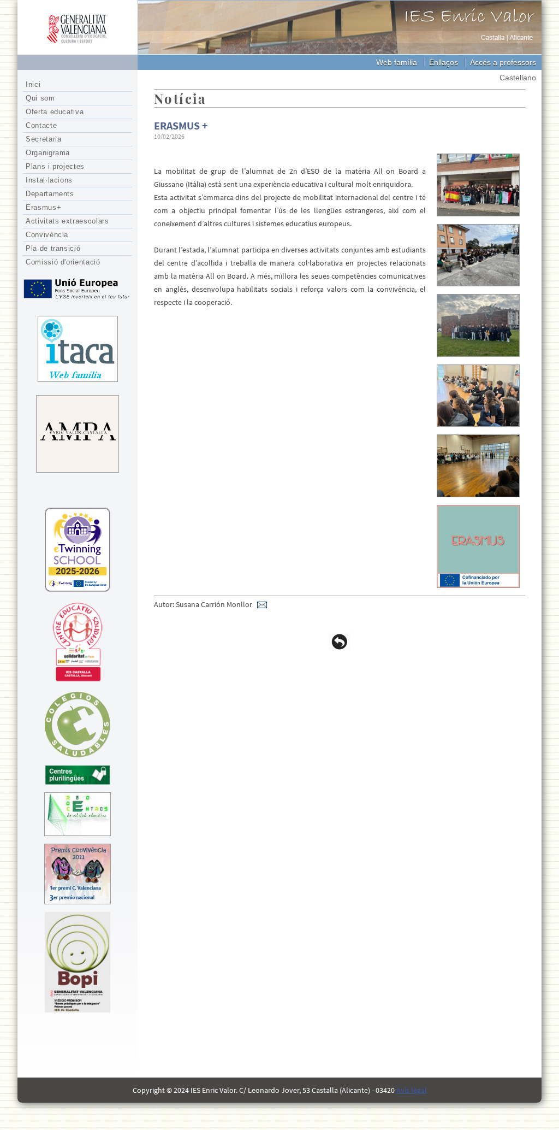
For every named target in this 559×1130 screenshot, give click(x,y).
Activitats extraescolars (67, 221)
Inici (33, 84)
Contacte (41, 125)
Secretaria (44, 139)
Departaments (50, 194)
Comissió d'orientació (63, 262)
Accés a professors (503, 62)
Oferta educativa (55, 112)
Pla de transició (53, 248)
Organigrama (48, 153)
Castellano (517, 77)
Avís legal (411, 1090)
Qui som (40, 98)
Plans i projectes (55, 166)
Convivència (47, 235)
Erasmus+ (43, 207)
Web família (396, 62)
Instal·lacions (49, 180)
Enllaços (443, 62)
